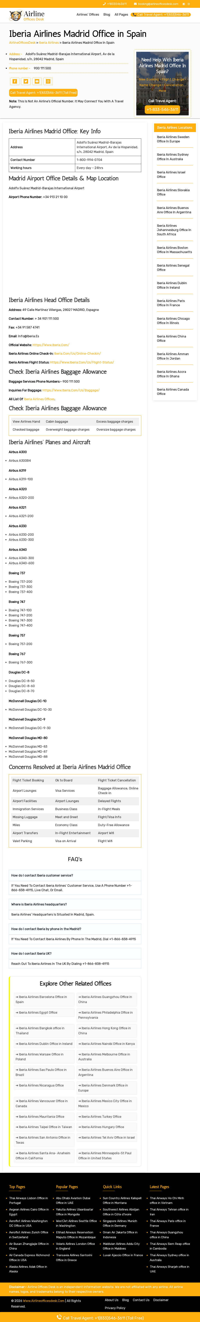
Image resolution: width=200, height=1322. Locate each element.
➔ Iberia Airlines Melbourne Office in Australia (104, 1056)
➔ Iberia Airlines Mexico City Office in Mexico (105, 1103)
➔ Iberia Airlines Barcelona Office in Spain (41, 999)
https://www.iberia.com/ (51, 345)
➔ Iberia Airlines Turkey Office (99, 1116)
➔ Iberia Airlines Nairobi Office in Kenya (106, 1044)
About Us (111, 1300)
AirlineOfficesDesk (22, 43)
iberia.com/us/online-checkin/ (77, 353)
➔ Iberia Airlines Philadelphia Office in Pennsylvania (105, 1015)
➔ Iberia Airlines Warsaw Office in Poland (39, 1056)
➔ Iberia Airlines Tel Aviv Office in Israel (106, 1137)
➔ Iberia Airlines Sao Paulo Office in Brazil (41, 1072)
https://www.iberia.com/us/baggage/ (71, 390)
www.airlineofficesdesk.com (43, 1301)
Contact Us (141, 1300)
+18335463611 (117, 4)
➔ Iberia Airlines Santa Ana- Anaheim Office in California (43, 1155)
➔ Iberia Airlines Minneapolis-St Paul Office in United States (104, 1155)
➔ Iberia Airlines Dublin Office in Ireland (44, 1044)
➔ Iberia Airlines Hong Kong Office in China (104, 1030)
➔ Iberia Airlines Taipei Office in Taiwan (44, 1127)
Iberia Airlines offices (39, 399)
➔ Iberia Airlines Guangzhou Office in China (105, 999)
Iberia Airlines (49, 43)
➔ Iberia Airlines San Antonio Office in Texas (43, 1140)
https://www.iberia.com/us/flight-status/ (82, 362)
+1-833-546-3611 (162, 109)
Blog (125, 1300)
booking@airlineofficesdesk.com (158, 4)
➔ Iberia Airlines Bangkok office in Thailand (40, 1030)
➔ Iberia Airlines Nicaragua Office (40, 1085)
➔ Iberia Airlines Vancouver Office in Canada (42, 1103)
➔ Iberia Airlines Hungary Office (101, 1127)
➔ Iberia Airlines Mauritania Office (40, 1116)
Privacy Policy (115, 1308)
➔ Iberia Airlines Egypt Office (36, 1012)
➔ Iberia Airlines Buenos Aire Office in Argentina (105, 1072)
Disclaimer (161, 1300)
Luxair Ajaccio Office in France (123, 1255)
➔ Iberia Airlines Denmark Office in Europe (103, 1088)
